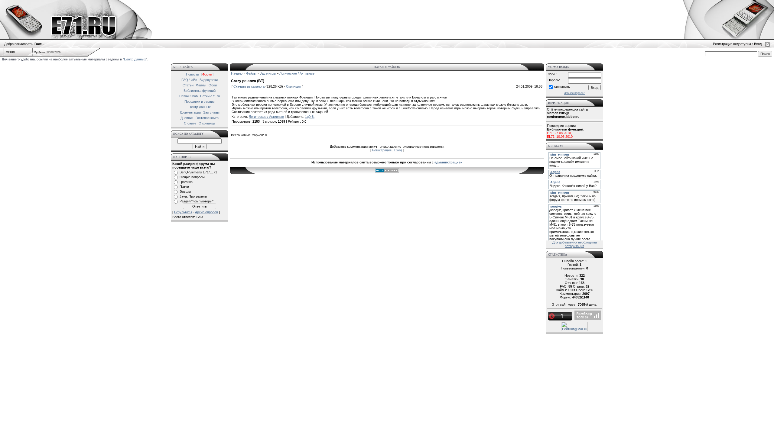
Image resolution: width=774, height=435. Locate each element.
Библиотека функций (200, 90)
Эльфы (185, 191)
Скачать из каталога (249, 86)
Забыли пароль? (574, 93)
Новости (192, 74)
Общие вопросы (192, 177)
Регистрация (382, 150)
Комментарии (190, 112)
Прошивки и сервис (199, 101)
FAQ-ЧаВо (189, 80)
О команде (207, 123)
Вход (758, 44)
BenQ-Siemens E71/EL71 (198, 172)
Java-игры (268, 73)
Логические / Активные (296, 73)
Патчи (184, 186)
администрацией (448, 162)
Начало (236, 73)
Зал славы (211, 112)
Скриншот (293, 86)
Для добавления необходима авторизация (574, 244)
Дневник (186, 118)
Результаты (183, 212)
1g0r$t (309, 116)
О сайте (190, 123)
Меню (10, 52)
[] (207, 74)
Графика (186, 182)
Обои (213, 85)
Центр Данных (135, 59)
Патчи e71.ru (210, 96)
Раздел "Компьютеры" (196, 201)
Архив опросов (206, 212)
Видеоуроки (209, 80)
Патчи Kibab (188, 96)
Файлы (201, 85)
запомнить (562, 87)
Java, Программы (193, 196)
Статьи (188, 85)
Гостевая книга (207, 118)
